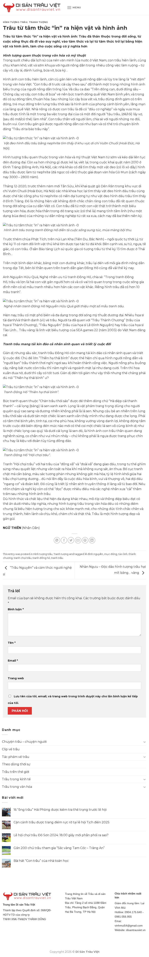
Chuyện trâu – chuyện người (24, 742)
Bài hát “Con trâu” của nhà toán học (41, 861)
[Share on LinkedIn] (92, 540)
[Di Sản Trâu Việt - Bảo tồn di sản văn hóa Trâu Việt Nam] (32, 7)
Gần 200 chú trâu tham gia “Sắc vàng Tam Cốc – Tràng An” (59, 848)
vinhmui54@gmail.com (129, 925)
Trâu (82, 36)
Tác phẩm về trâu (15, 757)
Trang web (16, 678)
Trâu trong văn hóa (17, 787)
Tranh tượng (38, 22)
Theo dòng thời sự (16, 764)
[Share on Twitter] (71, 540)
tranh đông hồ (41, 557)
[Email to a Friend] (78, 540)
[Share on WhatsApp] (57, 540)
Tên (12, 642)
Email (13, 660)
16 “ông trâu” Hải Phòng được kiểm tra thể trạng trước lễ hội (60, 810)
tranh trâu (57, 557)
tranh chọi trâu (22, 557)
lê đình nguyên (94, 554)
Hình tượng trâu (15, 22)
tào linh (122, 554)
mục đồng (110, 554)
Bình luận (16, 609)
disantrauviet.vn (136, 930)
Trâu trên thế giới (15, 772)
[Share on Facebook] (64, 540)
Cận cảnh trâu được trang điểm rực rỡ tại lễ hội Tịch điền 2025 (61, 822)
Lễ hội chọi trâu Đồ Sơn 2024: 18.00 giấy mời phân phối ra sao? (61, 835)
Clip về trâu (11, 749)
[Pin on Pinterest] (85, 540)
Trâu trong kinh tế (16, 779)
